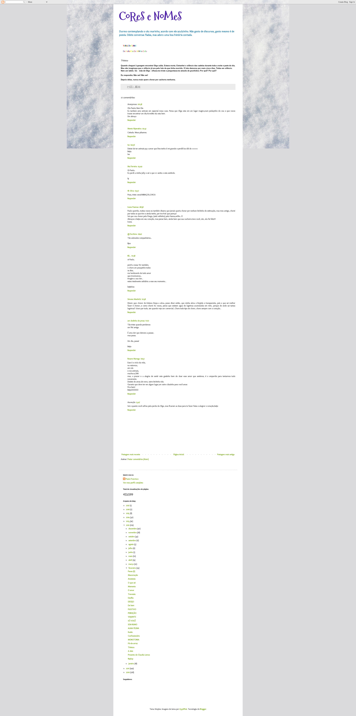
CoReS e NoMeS (150, 16)
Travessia (131, 594)
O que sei (132, 583)
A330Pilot (183, 709)
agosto (131, 544)
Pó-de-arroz (133, 643)
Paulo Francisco (132, 479)
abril (130, 560)
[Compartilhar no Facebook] (136, 86)
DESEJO (131, 602)
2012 (128, 525)
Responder (132, 120)
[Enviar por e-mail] (128, 86)
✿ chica (131, 191)
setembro (132, 540)
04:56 (132, 145)
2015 (128, 513)
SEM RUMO (132, 624)
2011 (128, 668)
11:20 (147, 321)
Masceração (133, 575)
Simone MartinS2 (134, 299)
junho (130, 552)
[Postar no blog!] (131, 86)
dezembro (132, 528)
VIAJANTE (132, 617)
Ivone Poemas (133, 207)
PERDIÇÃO (132, 613)
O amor (131, 590)
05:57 (137, 191)
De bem (131, 605)
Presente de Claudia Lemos (139, 655)
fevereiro (132, 568)
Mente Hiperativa (134, 128)
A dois (130, 651)
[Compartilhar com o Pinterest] (139, 86)
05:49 (140, 166)
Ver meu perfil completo (133, 483)
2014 (128, 517)
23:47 (138, 402)
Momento (132, 586)
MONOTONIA (133, 640)
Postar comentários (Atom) (138, 459)
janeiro (131, 663)
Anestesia (131, 579)
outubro (131, 536)
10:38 (133, 256)
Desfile (131, 598)
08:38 (141, 207)
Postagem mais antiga (225, 454)
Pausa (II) (131, 571)
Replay (130, 659)
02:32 (144, 128)
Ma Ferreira (132, 166)
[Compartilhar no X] (133, 86)
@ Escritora (132, 234)
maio (130, 556)
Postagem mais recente (131, 454)
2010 (128, 672)
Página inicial (178, 454)
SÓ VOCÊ (132, 621)
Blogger (203, 709)
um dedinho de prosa (136, 321)
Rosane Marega (134, 359)
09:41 (140, 234)
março (131, 564)
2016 (128, 509)
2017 (128, 505)
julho (130, 548)
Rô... (129, 256)
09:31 (142, 359)
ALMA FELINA (133, 628)
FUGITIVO (132, 609)
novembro (132, 532)
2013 (128, 521)
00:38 (140, 104)
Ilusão (130, 632)
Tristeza (131, 647)
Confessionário (134, 636)
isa (129, 145)
